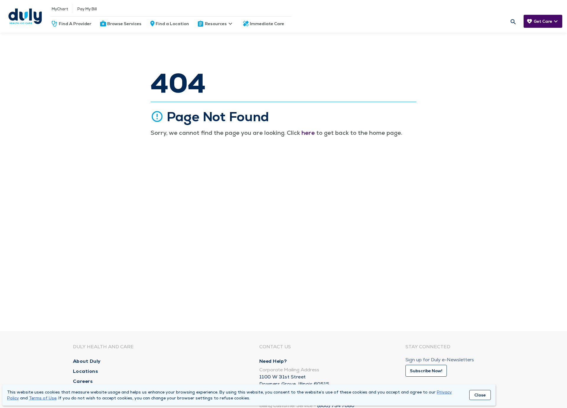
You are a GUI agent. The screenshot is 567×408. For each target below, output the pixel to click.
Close (480, 395)
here (308, 133)
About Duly (87, 361)
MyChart (60, 9)
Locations (85, 371)
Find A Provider (75, 23)
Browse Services (124, 23)
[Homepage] (25, 16)
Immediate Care (267, 23)
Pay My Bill (87, 9)
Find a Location (172, 23)
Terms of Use (42, 398)
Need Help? (273, 361)
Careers (83, 381)
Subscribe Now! (426, 370)
